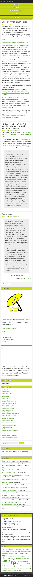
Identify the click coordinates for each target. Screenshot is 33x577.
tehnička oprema (22, 566)
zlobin (19, 570)
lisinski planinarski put (25, 551)
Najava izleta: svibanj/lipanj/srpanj (10, 479)
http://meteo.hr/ (6, 396)
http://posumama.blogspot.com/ (10, 435)
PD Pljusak (6, 24)
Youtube (16, 14)
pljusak (7, 561)
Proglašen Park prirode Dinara (9, 490)
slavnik (3, 566)
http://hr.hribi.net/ (6, 429)
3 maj (3, 549)
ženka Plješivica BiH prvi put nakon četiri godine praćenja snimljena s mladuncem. (16, 134)
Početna (16, 4)
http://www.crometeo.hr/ (8, 405)
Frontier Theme (28, 575)
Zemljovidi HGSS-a (7, 482)
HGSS (26, 549)
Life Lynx (7, 151)
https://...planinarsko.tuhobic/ (9, 415)
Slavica (28, 563)
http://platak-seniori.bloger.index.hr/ (11, 413)
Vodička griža (25, 568)
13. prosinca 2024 (15, 130)
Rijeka (14, 563)
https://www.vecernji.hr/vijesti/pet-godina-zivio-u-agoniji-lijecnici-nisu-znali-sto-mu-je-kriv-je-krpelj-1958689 (15, 92)
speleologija (12, 566)
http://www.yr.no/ (6, 400)
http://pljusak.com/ (6, 398)
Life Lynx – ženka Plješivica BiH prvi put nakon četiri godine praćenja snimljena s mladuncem (15, 126)
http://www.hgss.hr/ (6, 391)
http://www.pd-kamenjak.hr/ (8, 408)
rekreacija (8, 563)
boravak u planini (9, 549)
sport (17, 565)
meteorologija (5, 553)
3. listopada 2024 (15, 216)
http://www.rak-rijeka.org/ (8, 418)
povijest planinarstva (16, 561)
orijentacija (9, 556)
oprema (11, 553)
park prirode (16, 556)
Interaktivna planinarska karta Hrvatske (12, 506)
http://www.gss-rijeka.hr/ (8, 393)
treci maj (29, 565)
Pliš (3, 561)
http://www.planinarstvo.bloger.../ (10, 437)
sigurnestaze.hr (26, 278)
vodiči (20, 568)
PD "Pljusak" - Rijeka (7, 1)
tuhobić (4, 568)
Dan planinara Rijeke (19, 549)
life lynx (14, 551)
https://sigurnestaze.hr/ (16, 275)
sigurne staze (23, 563)
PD (20, 556)
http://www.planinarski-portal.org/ (10, 430)
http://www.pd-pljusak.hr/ (8, 412)
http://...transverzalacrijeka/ (9, 417)
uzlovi (7, 568)
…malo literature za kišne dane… (10, 499)
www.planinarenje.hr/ (7, 427)
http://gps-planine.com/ (7, 434)
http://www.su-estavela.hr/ (8, 420)
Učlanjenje (16, 7)
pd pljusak (23, 556)
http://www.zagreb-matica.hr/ (9, 422)
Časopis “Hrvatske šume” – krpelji (14, 22)
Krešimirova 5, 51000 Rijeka (9, 328)
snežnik (7, 565)
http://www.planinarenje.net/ (9, 425)
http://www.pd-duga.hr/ (7, 410)
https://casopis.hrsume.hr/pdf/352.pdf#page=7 (15, 42)
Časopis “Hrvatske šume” (8, 485)
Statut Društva (5, 342)
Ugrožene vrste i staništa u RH (10, 487)
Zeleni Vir (15, 570)
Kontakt (16, 17)
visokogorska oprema (14, 568)
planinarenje (8, 558)
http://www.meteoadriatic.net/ (9, 401)
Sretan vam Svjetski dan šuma (10, 472)
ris (18, 563)
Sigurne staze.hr (8, 214)
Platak (27, 558)
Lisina (17, 551)
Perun (27, 556)
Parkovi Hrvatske (6, 492)
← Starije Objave (6, 284)
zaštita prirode (8, 570)
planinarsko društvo (21, 558)
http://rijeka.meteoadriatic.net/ (9, 403)
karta (11, 551)
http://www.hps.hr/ (6, 390)
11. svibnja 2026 (15, 24)
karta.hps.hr (8, 372)
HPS (29, 549)
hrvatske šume (5, 551)
